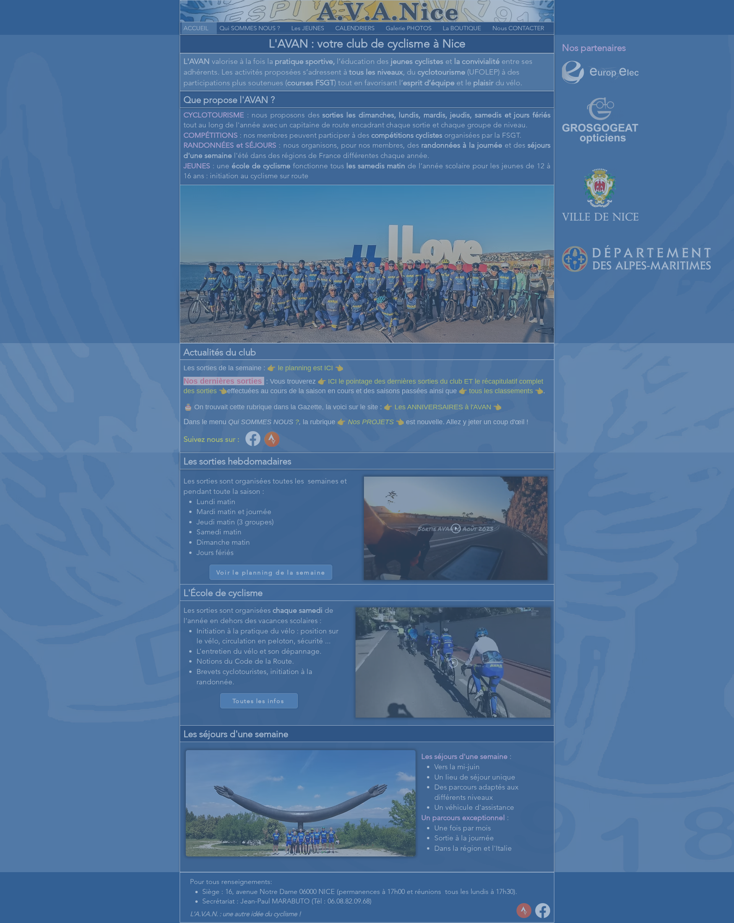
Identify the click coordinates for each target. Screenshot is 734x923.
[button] (540, 45)
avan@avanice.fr (466, 311)
